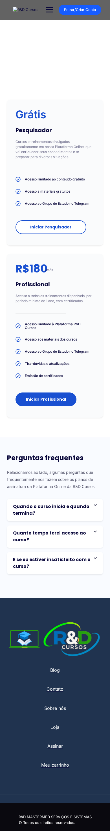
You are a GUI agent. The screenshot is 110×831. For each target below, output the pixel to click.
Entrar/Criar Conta (80, 9)
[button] (55, 510)
